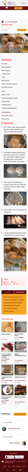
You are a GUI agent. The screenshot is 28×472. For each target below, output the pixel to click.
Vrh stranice (13, 453)
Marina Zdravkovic (14, 443)
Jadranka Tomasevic (14, 428)
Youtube (13, 466)
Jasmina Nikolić (12, 22)
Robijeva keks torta (21, 374)
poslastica (8, 283)
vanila (17, 283)
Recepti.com (2, 462)
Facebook (5, 466)
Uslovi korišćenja (21, 461)
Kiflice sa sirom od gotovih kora (13, 297)
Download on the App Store (9, 457)
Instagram (18, 466)
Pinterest (23, 466)
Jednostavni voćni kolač (7, 374)
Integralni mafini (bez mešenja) (13, 302)
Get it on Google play (19, 457)
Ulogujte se (18, 8)
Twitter (9, 466)
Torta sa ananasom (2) (10, 308)
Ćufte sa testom (8, 311)
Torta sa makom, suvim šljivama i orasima (7, 352)
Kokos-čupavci (7, 331)
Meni (14, 470)
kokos (7, 282)
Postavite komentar (20, 414)
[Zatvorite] (1, 3)
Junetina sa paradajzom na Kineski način (14, 300)
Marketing (7, 462)
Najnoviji (7, 292)
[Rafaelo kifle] (15, 141)
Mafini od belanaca (21, 395)
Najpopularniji (20, 292)
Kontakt (12, 462)
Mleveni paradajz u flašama (12, 305)
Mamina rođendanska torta (21, 352)
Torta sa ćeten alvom (21, 331)
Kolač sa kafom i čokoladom (7, 395)
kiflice (14, 282)
